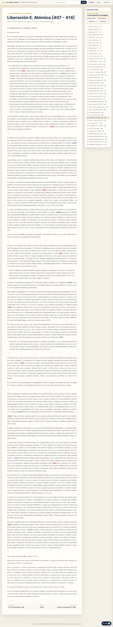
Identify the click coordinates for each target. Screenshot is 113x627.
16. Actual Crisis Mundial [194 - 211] (96, 67)
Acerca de (106, 2)
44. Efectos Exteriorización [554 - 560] (97, 141)
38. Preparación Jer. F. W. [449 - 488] (96, 125)
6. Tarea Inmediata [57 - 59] (94, 40)
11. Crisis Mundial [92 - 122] (94, 53)
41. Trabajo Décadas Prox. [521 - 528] (96, 133)
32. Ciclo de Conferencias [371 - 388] (96, 109)
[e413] (16, 458)
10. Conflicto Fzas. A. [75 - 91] (95, 50)
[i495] (60, 253)
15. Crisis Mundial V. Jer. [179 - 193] (96, 64)
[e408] (74, 143)
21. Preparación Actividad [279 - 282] (96, 80)
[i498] (9, 416)
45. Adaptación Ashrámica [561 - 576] (96, 144)
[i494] (44, 190)
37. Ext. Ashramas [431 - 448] (94, 123)
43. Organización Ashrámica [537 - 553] (97, 139)
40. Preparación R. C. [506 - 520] (95, 131)
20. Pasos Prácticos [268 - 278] (95, 77)
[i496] (9, 307)
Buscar (84, 2)
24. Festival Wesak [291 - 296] (95, 88)
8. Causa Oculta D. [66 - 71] (94, 45)
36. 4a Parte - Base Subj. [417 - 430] (96, 120)
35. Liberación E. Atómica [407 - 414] (96, 117)
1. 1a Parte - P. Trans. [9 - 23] (94, 26)
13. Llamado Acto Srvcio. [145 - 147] (96, 58)
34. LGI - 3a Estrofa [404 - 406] (95, 115)
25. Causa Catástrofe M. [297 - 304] (96, 91)
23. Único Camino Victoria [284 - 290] (97, 85)
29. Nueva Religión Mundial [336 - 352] (97, 101)
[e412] (20, 411)
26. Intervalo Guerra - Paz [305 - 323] (97, 93)
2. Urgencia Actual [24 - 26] (94, 29)
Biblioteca (91, 2)
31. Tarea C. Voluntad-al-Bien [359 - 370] (97, 107)
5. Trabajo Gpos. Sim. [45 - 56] (95, 37)
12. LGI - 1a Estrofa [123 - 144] (95, 56)
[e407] (63, 73)
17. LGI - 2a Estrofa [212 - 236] (95, 69)
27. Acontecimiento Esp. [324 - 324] (96, 96)
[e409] (58, 212)
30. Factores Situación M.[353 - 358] (96, 104)
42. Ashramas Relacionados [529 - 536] (97, 136)
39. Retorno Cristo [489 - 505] (95, 128)
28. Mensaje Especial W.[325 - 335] (96, 99)
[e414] (30, 529)
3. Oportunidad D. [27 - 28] (94, 32)
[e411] (61, 337)
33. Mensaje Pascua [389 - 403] (95, 112)
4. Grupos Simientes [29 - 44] (94, 34)
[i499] (54, 463)
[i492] (23, 71)
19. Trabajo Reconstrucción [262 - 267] (97, 75)
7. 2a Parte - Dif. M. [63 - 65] (94, 42)
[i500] (9, 524)
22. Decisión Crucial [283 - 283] (95, 83)
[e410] (70, 282)
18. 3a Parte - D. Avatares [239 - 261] (96, 72)
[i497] (22, 363)
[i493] (52, 126)
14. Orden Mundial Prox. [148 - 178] (96, 61)
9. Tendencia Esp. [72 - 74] (94, 48)
